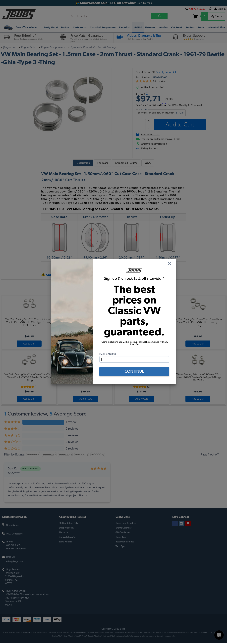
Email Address (107, 354)
